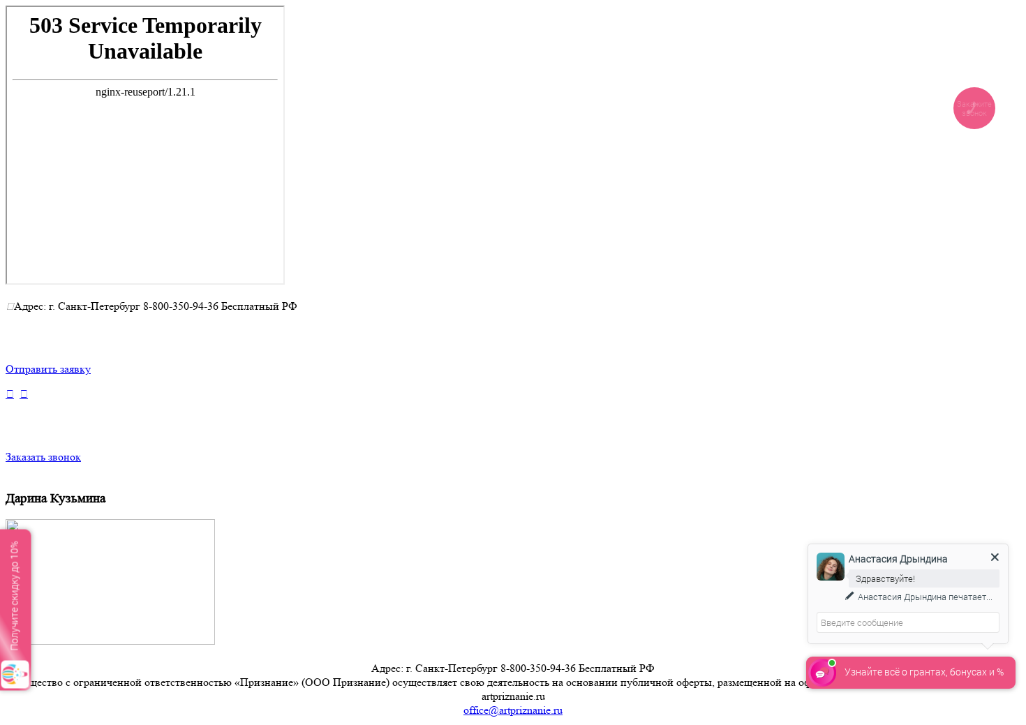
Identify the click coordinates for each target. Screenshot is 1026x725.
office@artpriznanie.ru (513, 710)
